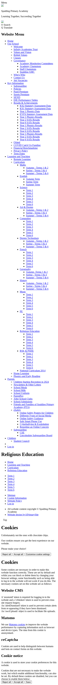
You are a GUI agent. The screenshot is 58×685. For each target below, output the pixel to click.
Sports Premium (21, 94)
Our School (13, 43)
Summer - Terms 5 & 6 (37, 173)
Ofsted (17, 142)
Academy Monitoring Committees (36, 63)
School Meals (20, 387)
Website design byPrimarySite (23, 514)
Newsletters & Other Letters (27, 384)
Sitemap (11, 495)
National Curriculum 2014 (32, 370)
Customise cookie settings (38, 554)
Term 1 (29, 190)
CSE (22, 432)
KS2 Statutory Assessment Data (35, 105)
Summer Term (33, 184)
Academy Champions (30, 66)
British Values (20, 55)
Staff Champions (28, 69)
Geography (25, 269)
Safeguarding (20, 86)
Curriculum (19, 162)
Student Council (21, 441)
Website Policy (14, 501)
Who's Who (19, 74)
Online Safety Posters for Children (36, 413)
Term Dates (19, 153)
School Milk (20, 390)
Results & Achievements (26, 103)
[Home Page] (2, 5)
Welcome (18, 46)
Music (23, 291)
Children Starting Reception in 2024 (31, 382)
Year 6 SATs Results (30, 122)
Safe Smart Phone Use (31, 421)
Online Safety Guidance (31, 418)
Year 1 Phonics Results (31, 117)
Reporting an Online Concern (34, 427)
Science (23, 187)
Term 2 (29, 193)
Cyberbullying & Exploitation (34, 424)
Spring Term (32, 181)
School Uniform (21, 393)
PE (21, 311)
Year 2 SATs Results (30, 119)
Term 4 (29, 198)
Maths (23, 165)
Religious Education (30, 331)
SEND (17, 97)
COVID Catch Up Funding (27, 145)
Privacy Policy (21, 150)
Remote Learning (22, 159)
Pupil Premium (21, 91)
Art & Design (26, 207)
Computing (25, 218)
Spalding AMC (27, 72)
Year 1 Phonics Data (30, 111)
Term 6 (29, 204)
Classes (17, 58)
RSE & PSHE (27, 351)
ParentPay (19, 396)
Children (11, 438)
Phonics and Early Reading (27, 376)
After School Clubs (23, 398)
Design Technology (29, 238)
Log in (10, 446)
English (23, 176)
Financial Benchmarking (26, 148)
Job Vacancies (20, 80)
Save (28, 682)
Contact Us (19, 77)
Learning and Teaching (18, 156)
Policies (17, 89)
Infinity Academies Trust (26, 49)
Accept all (18, 554)
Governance (20, 60)
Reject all (6, 554)
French (23, 249)
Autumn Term (33, 179)
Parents (11, 379)
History (23, 280)
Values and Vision (22, 52)
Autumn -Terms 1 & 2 (37, 272)
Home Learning (21, 373)
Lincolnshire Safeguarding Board (36, 435)
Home (10, 41)
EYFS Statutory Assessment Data (36, 114)
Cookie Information (17, 498)
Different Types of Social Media (35, 415)
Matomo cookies (17, 624)
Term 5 (29, 201)
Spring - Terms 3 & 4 (36, 170)
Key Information (15, 83)
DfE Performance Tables (26, 100)
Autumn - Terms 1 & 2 (37, 167)
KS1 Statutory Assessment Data (35, 108)
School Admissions (23, 401)
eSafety (17, 410)
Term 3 (29, 196)
